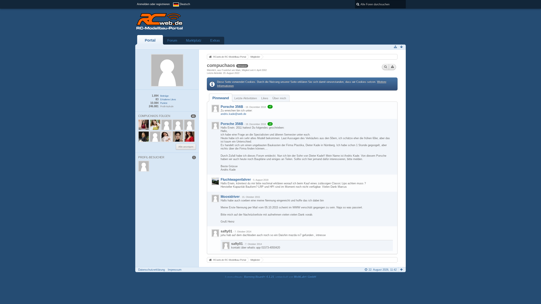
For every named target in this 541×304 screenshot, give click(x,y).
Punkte (163, 103)
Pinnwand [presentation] (220, 98)
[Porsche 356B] (215, 108)
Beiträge (164, 96)
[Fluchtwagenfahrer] (215, 181)
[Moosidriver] (215, 198)
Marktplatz (193, 40)
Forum (172, 40)
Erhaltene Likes (168, 99)
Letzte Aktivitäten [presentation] (245, 98)
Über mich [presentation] (279, 98)
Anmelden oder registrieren (153, 4)
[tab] (220, 98)
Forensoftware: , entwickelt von (270, 276)
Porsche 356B (232, 107)
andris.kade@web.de (233, 113)
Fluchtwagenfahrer (236, 179)
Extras (215, 40)
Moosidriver (230, 196)
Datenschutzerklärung (151, 269)
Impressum (175, 269)
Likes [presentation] (264, 98)
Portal (150, 40)
